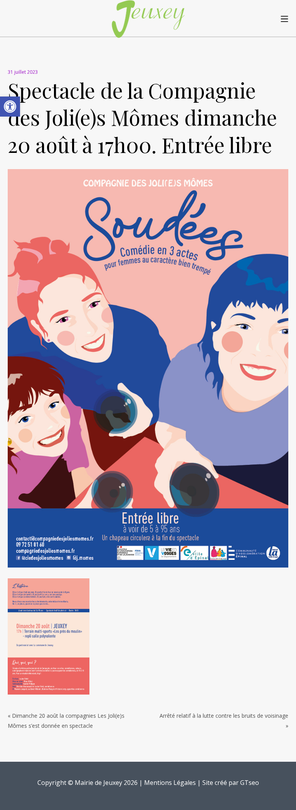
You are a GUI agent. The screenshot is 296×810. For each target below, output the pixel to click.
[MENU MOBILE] (284, 19)
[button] (10, 107)
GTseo (249, 782)
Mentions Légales (170, 782)
